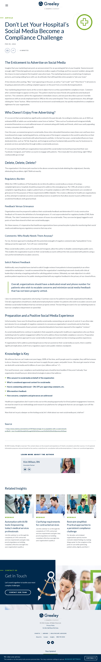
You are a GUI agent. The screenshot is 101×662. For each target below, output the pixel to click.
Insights (52, 637)
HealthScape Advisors (59, 633)
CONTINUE (90, 658)
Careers (45, 637)
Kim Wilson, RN (31, 461)
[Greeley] (50, 5)
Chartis (37, 633)
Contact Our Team (18, 592)
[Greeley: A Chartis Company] (50, 617)
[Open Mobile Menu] (6, 5)
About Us (39, 637)
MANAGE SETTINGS (72, 659)
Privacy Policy (51, 625)
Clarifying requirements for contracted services (48, 523)
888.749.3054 (60, 637)
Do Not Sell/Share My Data (50, 628)
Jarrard (45, 633)
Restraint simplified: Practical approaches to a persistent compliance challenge (79, 526)
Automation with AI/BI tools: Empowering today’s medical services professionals (17, 526)
